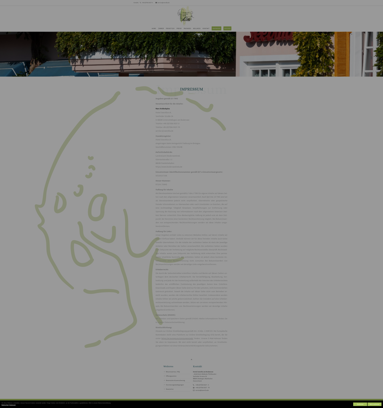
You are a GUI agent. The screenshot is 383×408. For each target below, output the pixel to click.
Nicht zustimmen (374, 404)
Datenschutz (5, 405)
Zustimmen (360, 404)
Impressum (12, 405)
